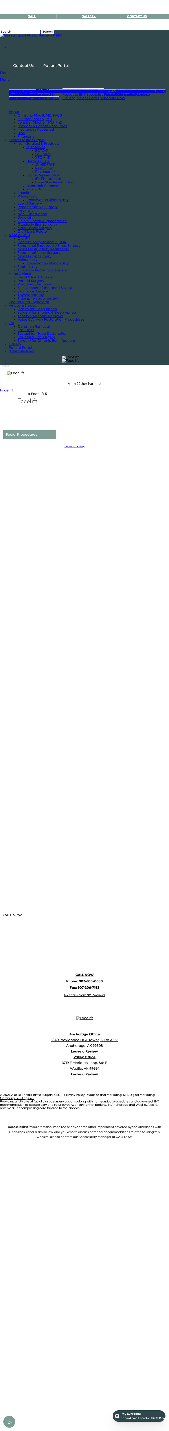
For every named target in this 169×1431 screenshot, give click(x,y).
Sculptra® (43, 154)
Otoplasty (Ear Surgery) (37, 225)
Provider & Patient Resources (42, 126)
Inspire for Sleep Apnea (37, 309)
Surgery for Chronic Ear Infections (46, 341)
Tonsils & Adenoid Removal (40, 316)
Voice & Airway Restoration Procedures (51, 320)
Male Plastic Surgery (35, 228)
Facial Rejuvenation (43, 175)
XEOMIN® (43, 158)
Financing (26, 137)
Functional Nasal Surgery (39, 253)
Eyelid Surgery (30, 203)
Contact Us (137, 16)
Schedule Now (21, 351)
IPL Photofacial (48, 179)
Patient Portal (20, 348)
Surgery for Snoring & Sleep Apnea (47, 312)
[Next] (7, 365)
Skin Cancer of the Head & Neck (45, 288)
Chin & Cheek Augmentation (42, 221)
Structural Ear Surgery (36, 337)
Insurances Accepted (36, 130)
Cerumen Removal (34, 327)
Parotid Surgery (31, 281)
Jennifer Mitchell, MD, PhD (40, 122)
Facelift (24, 193)
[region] (70, 361)
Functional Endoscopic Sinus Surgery (49, 246)
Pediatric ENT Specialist (29, 302)
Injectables (35, 147)
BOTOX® (41, 151)
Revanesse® (45, 172)
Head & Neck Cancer (36, 277)
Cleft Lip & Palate (32, 232)
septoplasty (38, 1105)
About (14, 112)
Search (47, 31)
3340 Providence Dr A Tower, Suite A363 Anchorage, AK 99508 (84, 1040)
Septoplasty (28, 267)
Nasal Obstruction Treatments (43, 249)
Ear (11, 323)
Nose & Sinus (19, 235)
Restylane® (44, 168)
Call (32, 16)
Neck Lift (25, 210)
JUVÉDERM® (45, 165)
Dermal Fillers (38, 161)
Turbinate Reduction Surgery (42, 270)
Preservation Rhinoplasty (47, 200)
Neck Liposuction (32, 214)
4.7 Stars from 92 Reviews (84, 995)
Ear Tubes (26, 330)
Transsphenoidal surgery (38, 298)
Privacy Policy (74, 1095)
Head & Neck (20, 274)
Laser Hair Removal (42, 186)
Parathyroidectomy (34, 284)
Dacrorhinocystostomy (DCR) (42, 242)
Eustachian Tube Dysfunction (43, 334)
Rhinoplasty (27, 196)
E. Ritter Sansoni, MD (35, 119)
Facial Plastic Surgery (27, 140)
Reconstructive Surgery (38, 207)
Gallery (15, 344)
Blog (21, 133)
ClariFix (24, 239)
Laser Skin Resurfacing (54, 182)
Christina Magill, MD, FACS (40, 115)
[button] (9, 1422)
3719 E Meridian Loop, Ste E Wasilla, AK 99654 (84, 1063)
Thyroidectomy (31, 295)
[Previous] (3, 365)
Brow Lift (25, 217)
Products (34, 189)
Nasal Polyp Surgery (34, 256)
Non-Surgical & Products (38, 144)
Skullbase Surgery (33, 291)
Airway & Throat (22, 305)
